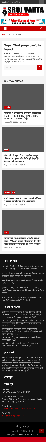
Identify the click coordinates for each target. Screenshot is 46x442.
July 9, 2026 (8, 247)
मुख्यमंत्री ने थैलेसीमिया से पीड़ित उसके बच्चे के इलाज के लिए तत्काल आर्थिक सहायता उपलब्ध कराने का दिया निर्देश (22, 115)
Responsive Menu (41, 2)
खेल (13, 192)
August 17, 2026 (10, 122)
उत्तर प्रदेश (7, 107)
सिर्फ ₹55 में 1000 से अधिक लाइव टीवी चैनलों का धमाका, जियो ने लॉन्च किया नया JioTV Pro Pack (22, 298)
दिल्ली (6, 150)
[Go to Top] (41, 431)
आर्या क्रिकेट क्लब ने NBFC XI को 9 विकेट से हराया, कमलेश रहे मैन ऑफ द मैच (22, 200)
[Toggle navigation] (5, 28)
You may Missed (13, 81)
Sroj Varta (22, 122)
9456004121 (7, 408)
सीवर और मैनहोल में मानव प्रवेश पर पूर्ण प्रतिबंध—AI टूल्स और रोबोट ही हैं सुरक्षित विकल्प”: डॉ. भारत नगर (22, 158)
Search (39, 67)
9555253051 (19, 408)
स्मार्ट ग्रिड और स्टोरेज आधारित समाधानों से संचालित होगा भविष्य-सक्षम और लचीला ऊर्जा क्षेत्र (21, 344)
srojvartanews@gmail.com (13, 415)
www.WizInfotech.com (28, 434)
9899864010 (31, 408)
